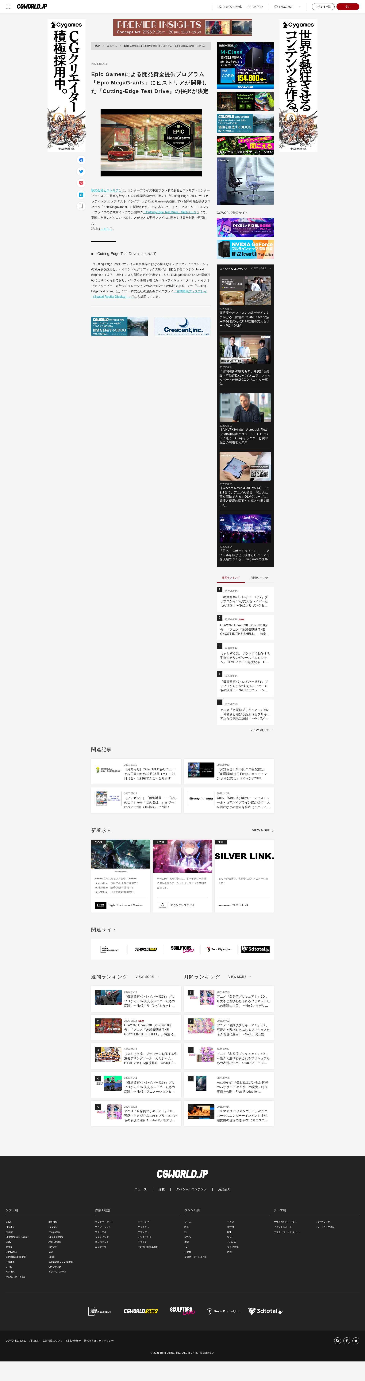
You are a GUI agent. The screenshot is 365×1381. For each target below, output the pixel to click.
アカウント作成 (232, 6)
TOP (97, 45)
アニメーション (103, 1227)
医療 (229, 1252)
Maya (8, 1222)
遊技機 (230, 1227)
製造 (229, 1237)
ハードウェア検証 (326, 1227)
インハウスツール (57, 1271)
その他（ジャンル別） (195, 1257)
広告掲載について (52, 1340)
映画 (186, 1227)
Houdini (52, 1227)
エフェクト (143, 1232)
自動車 (187, 1252)
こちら (105, 228)
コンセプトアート (104, 1222)
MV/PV (187, 1237)
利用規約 (34, 1340)
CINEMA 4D (54, 1266)
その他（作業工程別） (149, 1247)
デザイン (142, 1242)
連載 (162, 1189)
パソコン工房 (323, 1222)
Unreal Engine (55, 1237)
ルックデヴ (100, 1247)
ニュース (112, 45)
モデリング (143, 1222)
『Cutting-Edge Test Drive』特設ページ (169, 212)
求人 (347, 6)
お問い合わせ (73, 1340)
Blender (10, 1227)
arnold (9, 1247)
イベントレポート (283, 1227)
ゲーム (187, 1222)
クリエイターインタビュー (287, 1232)
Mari (50, 1252)
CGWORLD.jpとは (16, 1340)
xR (185, 1232)
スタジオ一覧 (323, 6)
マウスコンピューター (285, 1222)
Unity (8, 1242)
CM (229, 1232)
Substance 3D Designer (60, 1262)
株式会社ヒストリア (105, 190)
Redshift (10, 1262)
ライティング (102, 1237)
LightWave (11, 1252)
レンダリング (145, 1237)
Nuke (51, 1257)
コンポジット (102, 1242)
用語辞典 (224, 1189)
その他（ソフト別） (16, 1276)
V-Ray (9, 1266)
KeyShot (52, 1247)
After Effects (54, 1242)
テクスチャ (143, 1227)
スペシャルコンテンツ (191, 1189)
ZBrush (9, 1232)
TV (185, 1247)
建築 (186, 1242)
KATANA (10, 1271)
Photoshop (54, 1232)
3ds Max (52, 1222)
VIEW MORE (258, 268)
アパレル (231, 1242)
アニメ (230, 1222)
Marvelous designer (16, 1257)
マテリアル (100, 1232)
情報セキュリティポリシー (99, 1340)
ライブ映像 (233, 1247)
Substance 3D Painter (17, 1237)
